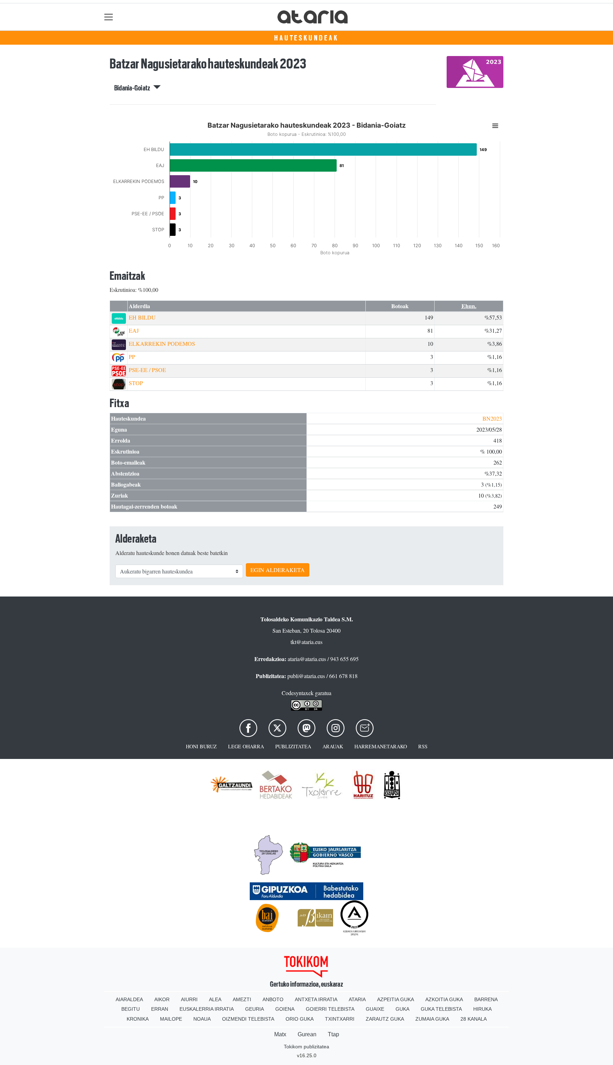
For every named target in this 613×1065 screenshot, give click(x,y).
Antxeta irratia (316, 999)
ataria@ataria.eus (307, 658)
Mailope (171, 1019)
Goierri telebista (330, 1009)
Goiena (284, 1009)
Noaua (202, 1019)
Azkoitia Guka (444, 999)
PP (132, 356)
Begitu (130, 1009)
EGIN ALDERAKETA (277, 569)
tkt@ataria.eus (306, 641)
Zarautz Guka (385, 1019)
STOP (136, 383)
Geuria (254, 1009)
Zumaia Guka (432, 1019)
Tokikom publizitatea (306, 1046)
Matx (280, 1034)
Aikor (162, 999)
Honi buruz (201, 746)
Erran (159, 1009)
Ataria (357, 999)
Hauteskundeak (306, 38)
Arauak (332, 746)
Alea (215, 999)
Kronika (138, 1019)
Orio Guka (300, 1019)
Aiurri (189, 999)
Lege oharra (246, 746)
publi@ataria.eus (306, 676)
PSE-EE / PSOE (147, 369)
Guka (402, 1009)
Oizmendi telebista (248, 1019)
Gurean (307, 1034)
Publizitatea (293, 746)
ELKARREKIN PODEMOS (162, 343)
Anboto (273, 999)
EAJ (134, 330)
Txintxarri (339, 1019)
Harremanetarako (380, 746)
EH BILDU (142, 317)
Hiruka (482, 1009)
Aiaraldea (129, 999)
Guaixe (375, 1009)
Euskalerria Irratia (207, 1009)
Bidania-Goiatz (133, 88)
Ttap (333, 1034)
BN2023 (492, 418)
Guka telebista (441, 1009)
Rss (422, 746)
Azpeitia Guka (395, 999)
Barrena (486, 999)
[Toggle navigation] (108, 17)
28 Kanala (473, 1019)
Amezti (242, 999)
